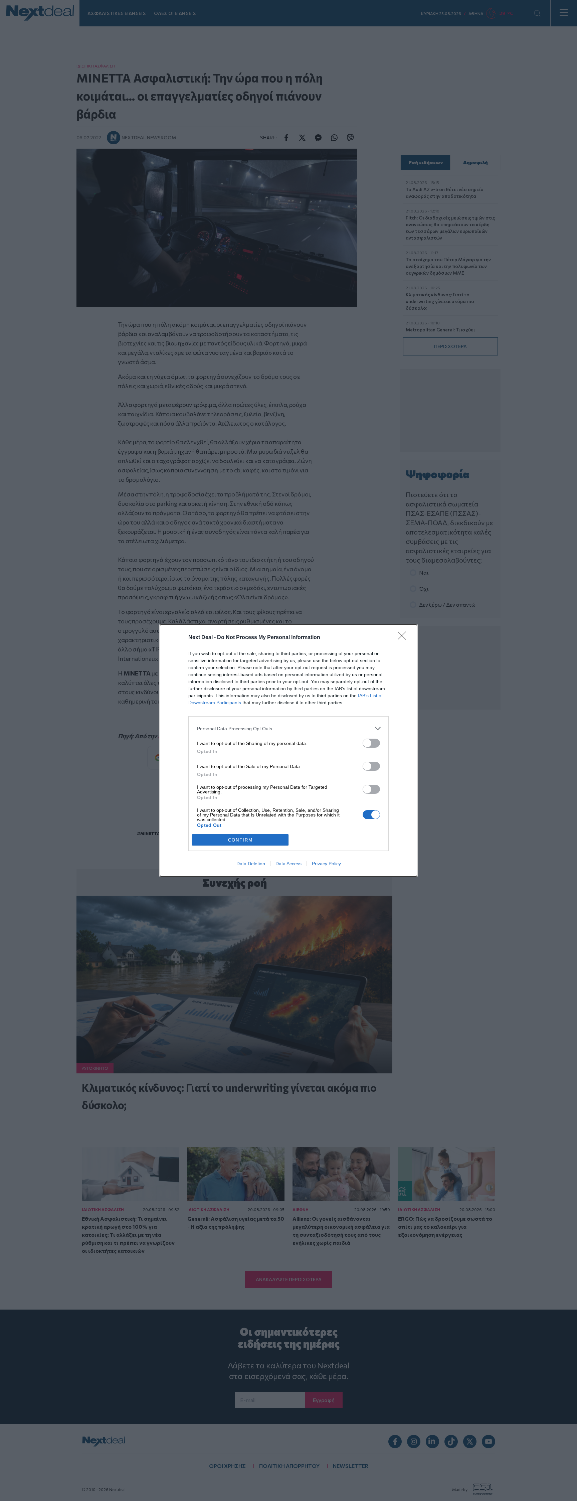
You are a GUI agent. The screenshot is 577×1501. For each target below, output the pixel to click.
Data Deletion (250, 863)
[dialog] (288, 750)
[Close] (404, 637)
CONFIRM (240, 840)
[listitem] (288, 728)
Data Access (288, 863)
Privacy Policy (326, 863)
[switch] (371, 743)
